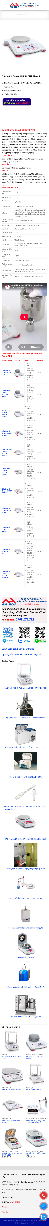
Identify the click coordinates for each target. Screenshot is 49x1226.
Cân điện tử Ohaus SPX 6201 (6, 551)
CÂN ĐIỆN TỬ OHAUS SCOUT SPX (24, 14)
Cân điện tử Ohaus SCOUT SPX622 (7, 433)
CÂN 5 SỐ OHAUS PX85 (33, 1089)
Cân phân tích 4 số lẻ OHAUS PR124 (11, 1057)
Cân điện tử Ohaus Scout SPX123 (6, 372)
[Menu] (3, 5)
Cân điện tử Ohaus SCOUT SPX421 (7, 491)
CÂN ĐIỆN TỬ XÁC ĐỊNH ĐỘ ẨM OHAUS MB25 (12, 1154)
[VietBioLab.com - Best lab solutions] (24, 5)
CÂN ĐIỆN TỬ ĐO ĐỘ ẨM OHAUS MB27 (36, 1154)
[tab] (24, 125)
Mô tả (4, 125)
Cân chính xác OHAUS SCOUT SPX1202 (7, 452)
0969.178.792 (25, 619)
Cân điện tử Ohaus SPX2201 (6, 529)
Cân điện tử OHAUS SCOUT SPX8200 (6, 574)
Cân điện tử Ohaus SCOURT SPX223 (6, 393)
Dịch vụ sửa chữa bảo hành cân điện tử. (22, 654)
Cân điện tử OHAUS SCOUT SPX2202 (6, 472)
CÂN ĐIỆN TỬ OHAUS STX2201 (12, 1089)
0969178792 (15, 1202)
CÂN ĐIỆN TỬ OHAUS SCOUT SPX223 (35, 1057)
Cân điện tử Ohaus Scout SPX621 (6, 510)
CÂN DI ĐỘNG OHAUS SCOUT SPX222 (11, 1121)
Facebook (5, 1207)
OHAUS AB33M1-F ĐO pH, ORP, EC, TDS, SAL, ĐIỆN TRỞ (36, 1121)
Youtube (5, 1212)
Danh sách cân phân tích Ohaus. (18, 649)
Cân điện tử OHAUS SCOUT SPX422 (6, 414)
